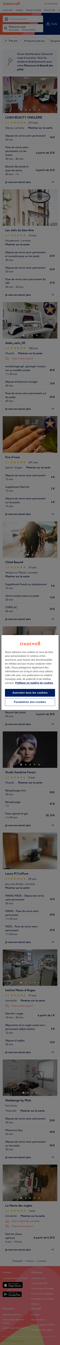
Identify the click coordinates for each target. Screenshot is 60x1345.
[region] (29, 672)
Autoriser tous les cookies (30, 692)
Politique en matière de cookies (34, 683)
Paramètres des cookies (30, 702)
